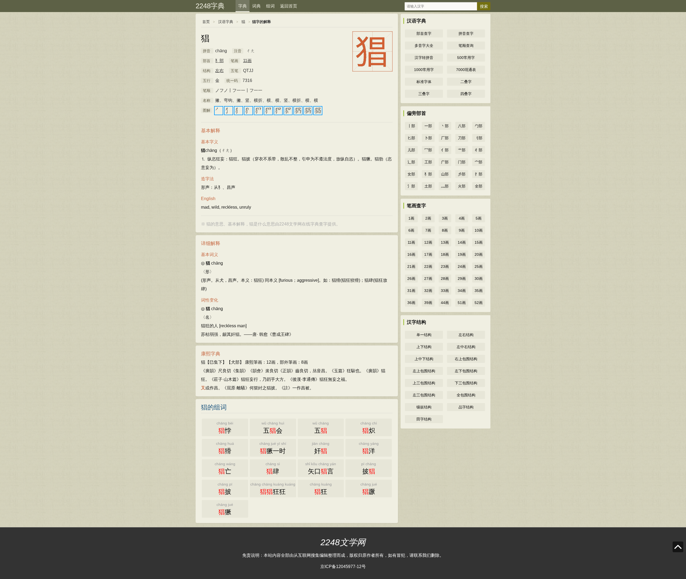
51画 (462, 302)
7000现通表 (466, 69)
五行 (206, 80)
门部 (461, 162)
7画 (428, 230)
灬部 (445, 186)
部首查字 (423, 33)
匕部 (411, 138)
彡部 (461, 174)
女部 (411, 174)
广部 (445, 162)
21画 (411, 266)
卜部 (428, 138)
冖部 (428, 150)
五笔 (234, 71)
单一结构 (423, 335)
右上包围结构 (466, 359)
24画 (462, 266)
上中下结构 (424, 359)
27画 (428, 278)
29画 (462, 278)
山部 (445, 174)
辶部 (411, 162)
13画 (445, 242)
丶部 (445, 126)
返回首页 (288, 6)
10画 (479, 230)
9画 (462, 230)
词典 (256, 6)
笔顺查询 (466, 45)
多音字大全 (424, 45)
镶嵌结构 (423, 407)
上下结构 (423, 347)
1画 (411, 218)
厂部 (445, 138)
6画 (411, 230)
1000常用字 (424, 69)
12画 (428, 242)
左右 (219, 70)
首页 (206, 22)
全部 (478, 186)
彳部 (478, 150)
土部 (428, 186)
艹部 (461, 150)
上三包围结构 (424, 383)
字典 (242, 6)
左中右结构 (466, 347)
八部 (461, 126)
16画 (411, 254)
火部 (461, 186)
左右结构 (466, 335)
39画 (428, 302)
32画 (428, 290)
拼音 (206, 51)
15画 (479, 242)
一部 (428, 126)
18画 (445, 254)
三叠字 (424, 94)
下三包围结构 (466, 383)
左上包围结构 (424, 371)
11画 (247, 60)
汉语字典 (225, 22)
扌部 (478, 174)
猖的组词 (214, 407)
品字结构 (466, 407)
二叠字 (466, 82)
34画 (462, 290)
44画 (445, 302)
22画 (428, 266)
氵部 (411, 186)
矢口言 (320, 468)
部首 (206, 61)
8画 (445, 230)
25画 (479, 266)
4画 (462, 218)
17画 (428, 254)
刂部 (478, 138)
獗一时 (272, 447)
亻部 (445, 150)
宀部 (478, 162)
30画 (479, 278)
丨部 (411, 126)
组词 (270, 6)
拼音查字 (466, 33)
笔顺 (206, 90)
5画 (479, 218)
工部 (428, 162)
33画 (445, 290)
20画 (479, 254)
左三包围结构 (424, 395)
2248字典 (210, 6)
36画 (411, 302)
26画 (411, 278)
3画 (445, 218)
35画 (479, 290)
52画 (479, 302)
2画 (428, 218)
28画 (445, 278)
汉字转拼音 (424, 57)
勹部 (478, 126)
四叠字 (466, 94)
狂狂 (272, 488)
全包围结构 (466, 395)
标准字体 (423, 82)
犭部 (219, 60)
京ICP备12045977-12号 (343, 566)
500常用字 (466, 57)
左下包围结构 (466, 371)
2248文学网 (343, 542)
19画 (462, 254)
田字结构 (423, 419)
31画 (411, 290)
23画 (445, 266)
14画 (462, 242)
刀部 (461, 138)
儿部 (411, 150)
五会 (273, 427)
